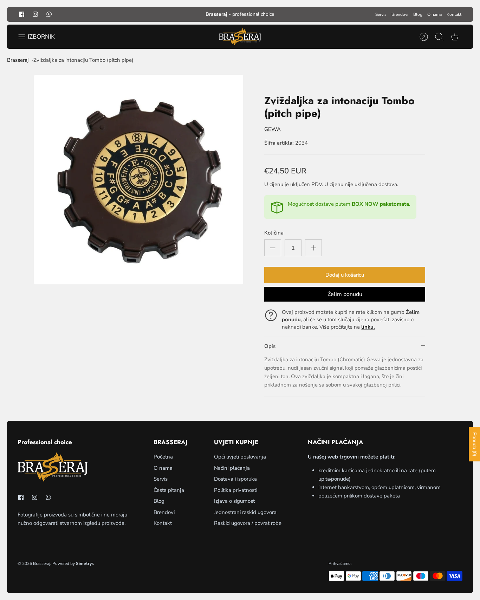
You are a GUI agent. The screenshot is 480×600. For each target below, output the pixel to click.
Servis (381, 14)
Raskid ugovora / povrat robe (247, 523)
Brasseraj (18, 60)
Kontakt (454, 14)
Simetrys (85, 563)
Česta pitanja (169, 490)
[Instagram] (35, 14)
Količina (274, 232)
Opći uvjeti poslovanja (240, 456)
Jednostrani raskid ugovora (245, 512)
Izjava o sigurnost (234, 501)
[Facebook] (21, 14)
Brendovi (399, 14)
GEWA (272, 129)
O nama (434, 14)
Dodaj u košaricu (344, 274)
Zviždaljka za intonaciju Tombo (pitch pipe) (83, 60)
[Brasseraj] (240, 37)
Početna (163, 456)
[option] (139, 179)
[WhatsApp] (49, 14)
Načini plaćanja (232, 468)
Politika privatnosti (235, 490)
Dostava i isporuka (235, 478)
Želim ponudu (344, 294)
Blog (417, 14)
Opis (269, 346)
